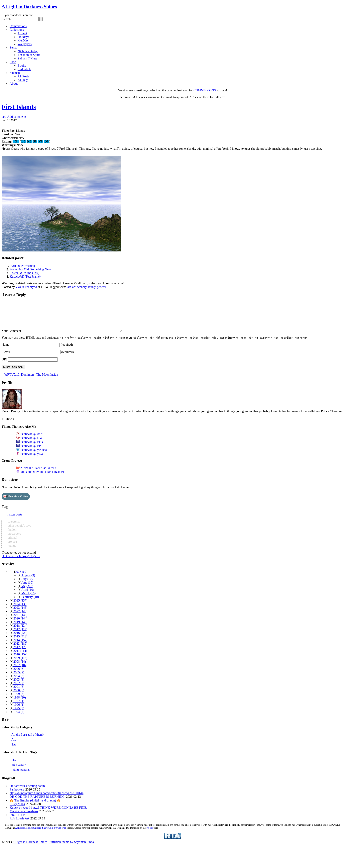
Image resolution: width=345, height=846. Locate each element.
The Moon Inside (46, 374)
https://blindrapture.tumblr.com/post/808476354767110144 (46, 793)
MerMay (23, 40)
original (12, 537)
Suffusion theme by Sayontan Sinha (71, 842)
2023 (20, 607)
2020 (20, 618)
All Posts (23, 76)
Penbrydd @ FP (30, 445)
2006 (18, 668)
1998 (19, 697)
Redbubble (24, 69)
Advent (22, 33)
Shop (13, 62)
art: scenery (79, 287)
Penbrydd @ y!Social (34, 449)
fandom (12, 529)
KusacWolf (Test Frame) (25, 276)
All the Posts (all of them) (27, 734)
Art (13, 739)
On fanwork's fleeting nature (28, 786)
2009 (20, 658)
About (14, 83)
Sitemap (15, 72)
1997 (18, 701)
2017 (20, 629)
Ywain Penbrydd (26, 287)
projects (12, 541)
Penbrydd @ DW (31, 437)
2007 (20, 665)
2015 (20, 636)
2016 (20, 632)
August (28, 575)
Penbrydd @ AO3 (31, 433)
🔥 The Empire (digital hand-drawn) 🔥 (35, 800)
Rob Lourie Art (19, 818)
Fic (14, 744)
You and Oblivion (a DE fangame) (42, 471)
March (28, 593)
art (4, 116)
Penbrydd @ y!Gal (32, 453)
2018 (20, 625)
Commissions (18, 26)
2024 (20, 604)
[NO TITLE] (18, 814)
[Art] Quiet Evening (22, 265)
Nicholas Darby (28, 51)
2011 (20, 650)
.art (69, 287)
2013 (20, 643)
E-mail (6, 352)
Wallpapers (25, 44)
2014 (20, 640)
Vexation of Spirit (29, 54)
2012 (20, 647)
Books (22, 65)
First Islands (19, 106)
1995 (18, 708)
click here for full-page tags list (21, 556)
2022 (20, 611)
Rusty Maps (17, 804)
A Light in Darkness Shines (29, 6)
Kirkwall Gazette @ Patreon (38, 467)
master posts (14, 514)
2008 (19, 661)
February (30, 597)
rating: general (97, 287)
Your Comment (11, 330)
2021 (20, 614)
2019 (20, 622)
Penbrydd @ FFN (31, 441)
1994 (18, 711)
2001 (18, 686)
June (27, 582)
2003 (18, 679)
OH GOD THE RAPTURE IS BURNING (37, 796)
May (27, 586)
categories (13, 521)
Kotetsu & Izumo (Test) (24, 273)
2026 (21, 571)
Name (5, 344)
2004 (18, 676)
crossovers (14, 533)
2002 (18, 683)
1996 (18, 704)
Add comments (16, 116)
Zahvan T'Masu (28, 58)
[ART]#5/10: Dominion (18, 374)
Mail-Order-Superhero (24, 811)
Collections (17, 29)
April (27, 589)
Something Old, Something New (30, 269)
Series (13, 47)
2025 (20, 600)
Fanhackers (17, 789)
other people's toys (19, 525)
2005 (18, 672)
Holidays (23, 37)
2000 (18, 690)
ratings (11, 545)
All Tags (23, 80)
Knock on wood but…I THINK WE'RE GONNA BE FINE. (48, 807)
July (27, 579)
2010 (20, 654)
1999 (18, 694)
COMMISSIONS (204, 90)
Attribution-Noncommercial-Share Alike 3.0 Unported (40, 827)
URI (4, 359)
